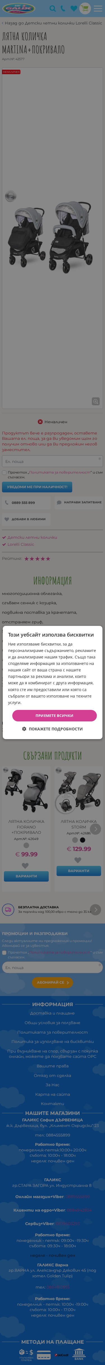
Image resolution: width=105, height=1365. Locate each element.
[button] (52, 729)
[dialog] (52, 682)
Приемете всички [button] (55, 715)
